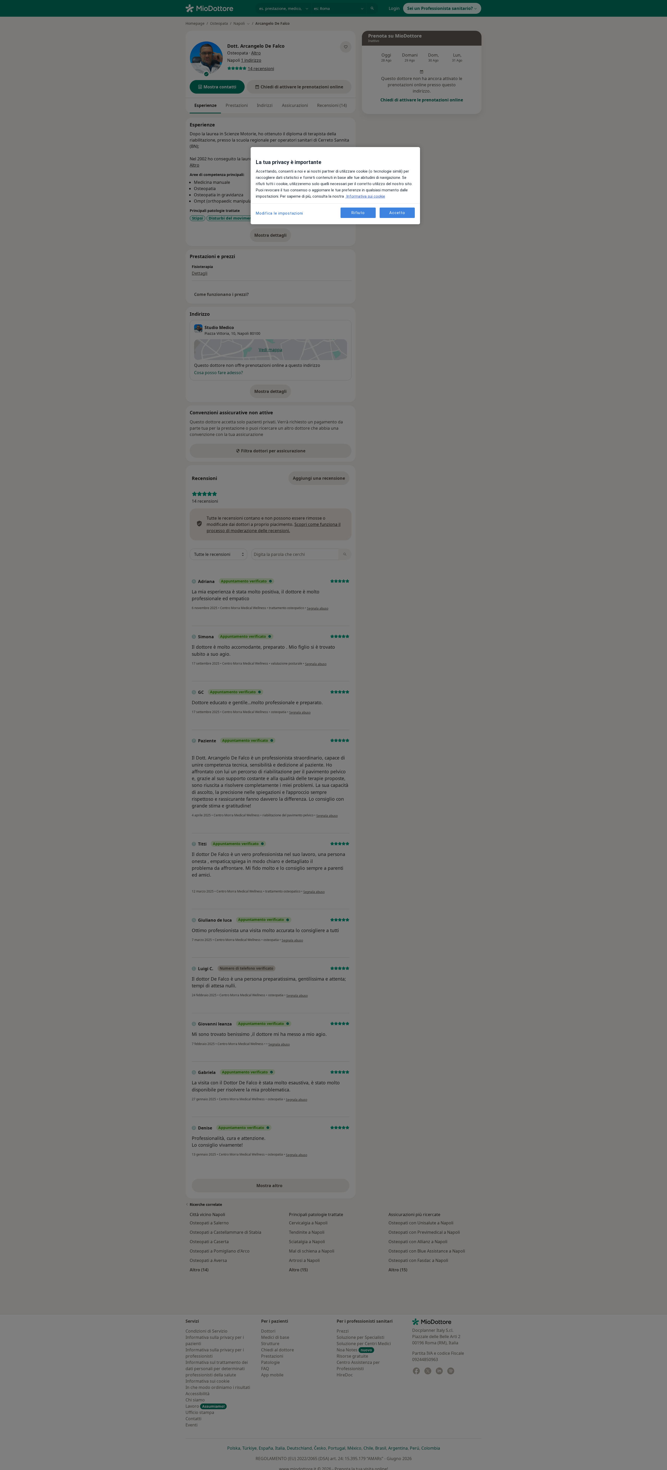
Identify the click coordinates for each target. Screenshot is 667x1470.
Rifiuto (358, 212)
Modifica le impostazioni (279, 213)
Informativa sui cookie (365, 196)
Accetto (397, 212)
